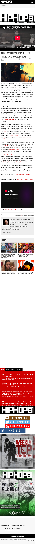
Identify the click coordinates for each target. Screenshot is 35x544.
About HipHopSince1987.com (17, 536)
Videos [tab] (12, 369)
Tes (19, 214)
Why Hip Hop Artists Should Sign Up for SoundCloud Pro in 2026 (25, 273)
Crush (5, 131)
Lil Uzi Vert (4, 162)
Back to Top (32, 540)
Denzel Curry (11, 162)
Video (21, 214)
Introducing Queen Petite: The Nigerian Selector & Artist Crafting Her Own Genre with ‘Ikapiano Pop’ (8, 256)
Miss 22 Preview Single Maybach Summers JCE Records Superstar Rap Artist (25, 255)
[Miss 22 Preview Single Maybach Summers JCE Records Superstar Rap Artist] (26, 247)
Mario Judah (12, 214)
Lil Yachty (17, 162)
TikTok (4, 139)
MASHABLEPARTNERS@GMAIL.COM (12, 530)
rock (17, 214)
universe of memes (14, 149)
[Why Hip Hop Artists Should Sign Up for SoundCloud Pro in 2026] (26, 265)
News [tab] (2, 369)
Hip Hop (8, 214)
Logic (21, 162)
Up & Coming (28, 215)
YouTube (29, 137)
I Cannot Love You (9, 119)
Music (23, 215)
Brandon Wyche (22, 540)
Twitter (24, 137)
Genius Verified (5, 146)
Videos (32, 215)
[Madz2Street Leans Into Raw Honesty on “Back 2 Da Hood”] (9, 265)
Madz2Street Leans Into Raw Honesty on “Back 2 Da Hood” (8, 273)
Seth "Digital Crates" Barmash (10, 58)
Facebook (8, 232)
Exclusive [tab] (19, 369)
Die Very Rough (14, 135)
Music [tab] (7, 369)
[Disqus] (17, 301)
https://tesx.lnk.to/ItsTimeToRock (25, 179)
